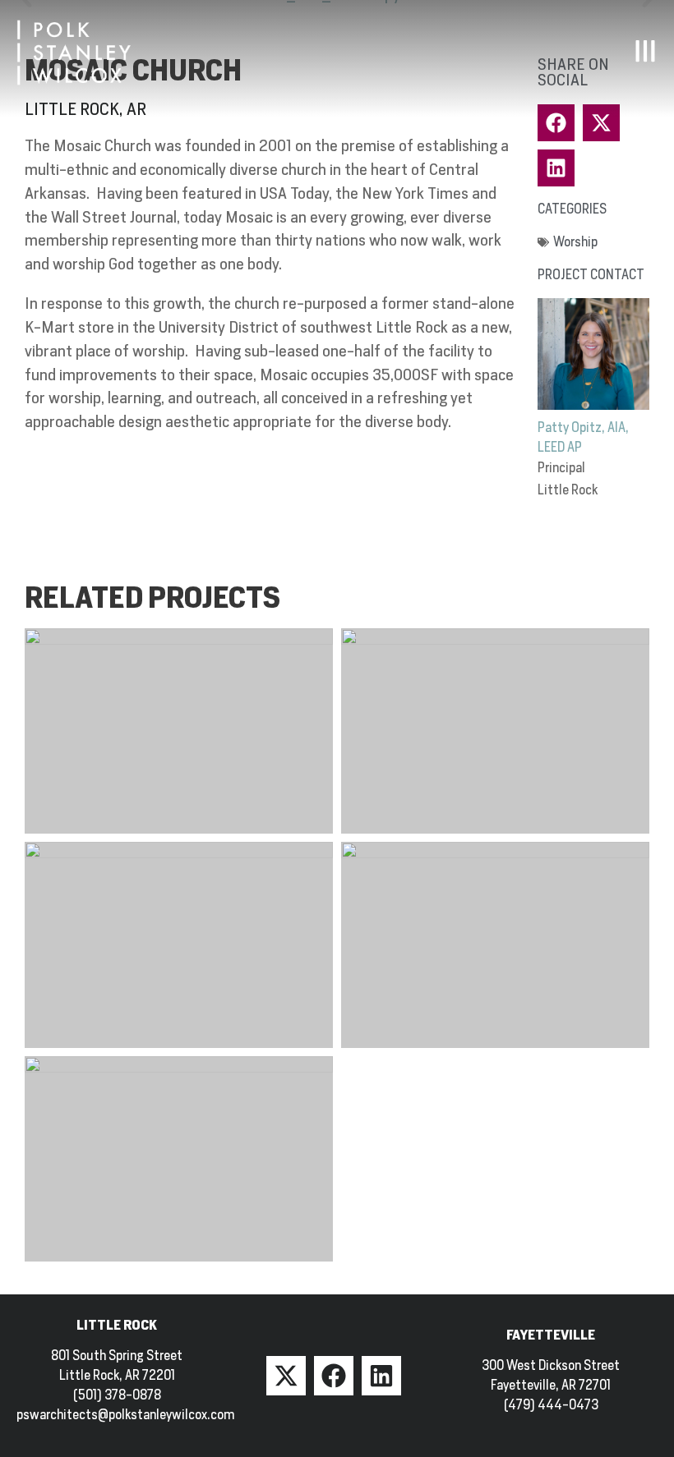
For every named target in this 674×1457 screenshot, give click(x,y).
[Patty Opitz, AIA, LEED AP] (593, 354)
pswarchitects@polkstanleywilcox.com (125, 1415)
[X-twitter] (286, 1375)
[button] (556, 167)
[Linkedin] (381, 1375)
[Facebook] (333, 1375)
